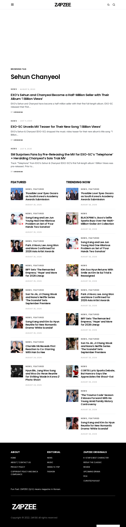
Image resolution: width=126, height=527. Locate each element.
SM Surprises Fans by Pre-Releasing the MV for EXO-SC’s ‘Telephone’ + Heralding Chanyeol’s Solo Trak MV (62, 156)
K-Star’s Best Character (96, 457)
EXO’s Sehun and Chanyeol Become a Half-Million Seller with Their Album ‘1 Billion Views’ (60, 97)
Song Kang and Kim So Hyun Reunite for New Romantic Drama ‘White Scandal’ (42, 325)
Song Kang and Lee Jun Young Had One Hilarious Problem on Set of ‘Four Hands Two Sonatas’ (40, 222)
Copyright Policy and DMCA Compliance (24, 473)
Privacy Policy (18, 467)
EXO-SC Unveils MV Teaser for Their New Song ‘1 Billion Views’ (56, 127)
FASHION (51, 471)
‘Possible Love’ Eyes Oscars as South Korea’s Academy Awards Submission (42, 196)
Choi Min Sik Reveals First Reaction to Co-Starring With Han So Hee (40, 349)
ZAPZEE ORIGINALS (95, 452)
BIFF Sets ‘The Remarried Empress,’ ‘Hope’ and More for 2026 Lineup (41, 273)
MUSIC (50, 462)
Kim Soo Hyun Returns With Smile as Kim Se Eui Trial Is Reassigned (97, 273)
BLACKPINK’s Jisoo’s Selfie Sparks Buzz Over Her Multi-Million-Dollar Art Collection (97, 221)
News (14, 89)
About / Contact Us (21, 462)
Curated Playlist (91, 480)
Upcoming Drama (91, 471)
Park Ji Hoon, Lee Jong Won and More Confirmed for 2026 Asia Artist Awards (42, 248)
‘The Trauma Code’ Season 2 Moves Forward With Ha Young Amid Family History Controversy (97, 399)
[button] (12, 4)
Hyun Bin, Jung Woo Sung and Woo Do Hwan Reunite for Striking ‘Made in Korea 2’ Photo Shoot (43, 375)
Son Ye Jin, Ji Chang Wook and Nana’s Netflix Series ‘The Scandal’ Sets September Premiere (41, 298)
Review (86, 467)
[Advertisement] (63, 38)
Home (13, 457)
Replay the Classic (92, 462)
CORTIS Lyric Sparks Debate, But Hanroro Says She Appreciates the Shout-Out (98, 373)
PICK (85, 476)
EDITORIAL (53, 452)
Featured (38, 189)
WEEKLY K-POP (53, 467)
